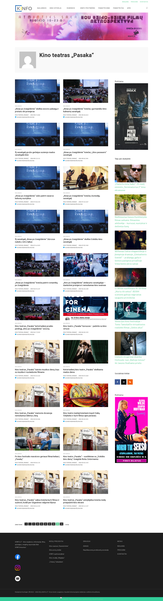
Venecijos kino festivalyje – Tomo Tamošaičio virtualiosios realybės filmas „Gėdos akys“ (130, 324)
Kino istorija (55, 8)
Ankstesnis (18, 524)
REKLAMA (125, 2)
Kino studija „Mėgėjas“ (57, 558)
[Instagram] (123, 382)
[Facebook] (117, 382)
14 (53, 524)
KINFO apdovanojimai (56, 554)
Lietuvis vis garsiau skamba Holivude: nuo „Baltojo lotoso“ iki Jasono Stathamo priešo (130, 359)
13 (49, 524)
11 (41, 524)
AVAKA (85, 546)
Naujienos (18, 106)
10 (37, 524)
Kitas (67, 524)
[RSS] (130, 382)
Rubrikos (71, 8)
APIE (129, 8)
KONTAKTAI (144, 2)
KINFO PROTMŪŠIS (87, 8)
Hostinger (25, 592)
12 (45, 524)
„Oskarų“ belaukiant (56, 562)
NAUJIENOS (41, 8)
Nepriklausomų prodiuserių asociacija (96, 550)
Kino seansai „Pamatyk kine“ (59, 546)
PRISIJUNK (134, 2)
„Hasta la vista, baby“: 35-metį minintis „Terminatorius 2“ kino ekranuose (130, 187)
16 (61, 524)
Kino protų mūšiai (55, 550)
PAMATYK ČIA (118, 8)
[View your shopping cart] (142, 8)
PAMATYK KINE (104, 8)
